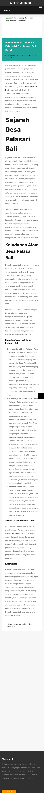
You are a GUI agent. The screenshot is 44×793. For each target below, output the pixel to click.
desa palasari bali (14, 624)
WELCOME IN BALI (22, 3)
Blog (23, 55)
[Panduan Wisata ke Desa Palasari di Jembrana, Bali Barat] (22, 27)
